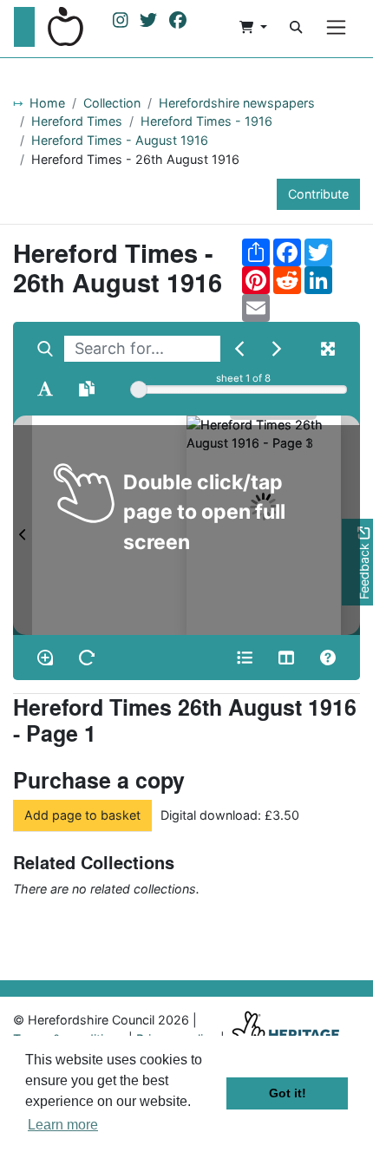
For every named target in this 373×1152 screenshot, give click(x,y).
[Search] (295, 27)
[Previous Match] (239, 349)
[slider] (138, 389)
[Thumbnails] (286, 657)
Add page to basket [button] (82, 815)
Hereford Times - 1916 (206, 121)
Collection (112, 102)
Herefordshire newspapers (237, 102)
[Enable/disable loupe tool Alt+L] (45, 657)
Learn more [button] (63, 1124)
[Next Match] (277, 349)
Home (47, 102)
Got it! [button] (287, 1093)
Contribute (318, 194)
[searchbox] (142, 349)
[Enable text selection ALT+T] (45, 389)
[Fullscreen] (328, 349)
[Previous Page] (22, 525)
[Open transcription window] (87, 389)
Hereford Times (76, 121)
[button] (253, 27)
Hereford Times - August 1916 (119, 140)
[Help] (328, 657)
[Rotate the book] (87, 657)
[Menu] (336, 27)
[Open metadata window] (245, 657)
